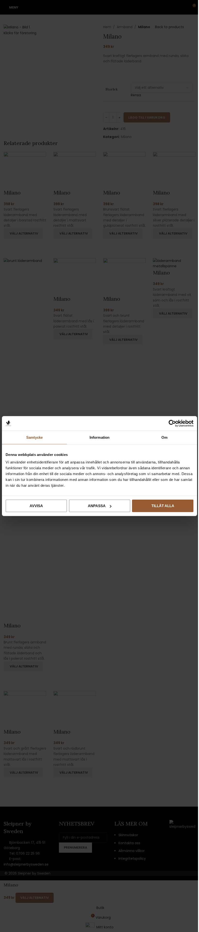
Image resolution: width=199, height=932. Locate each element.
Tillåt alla (162, 506)
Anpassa (97, 506)
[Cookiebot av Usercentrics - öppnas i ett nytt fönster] (172, 423)
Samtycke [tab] (34, 437)
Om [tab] (164, 437)
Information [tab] (99, 437)
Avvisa (36, 506)
